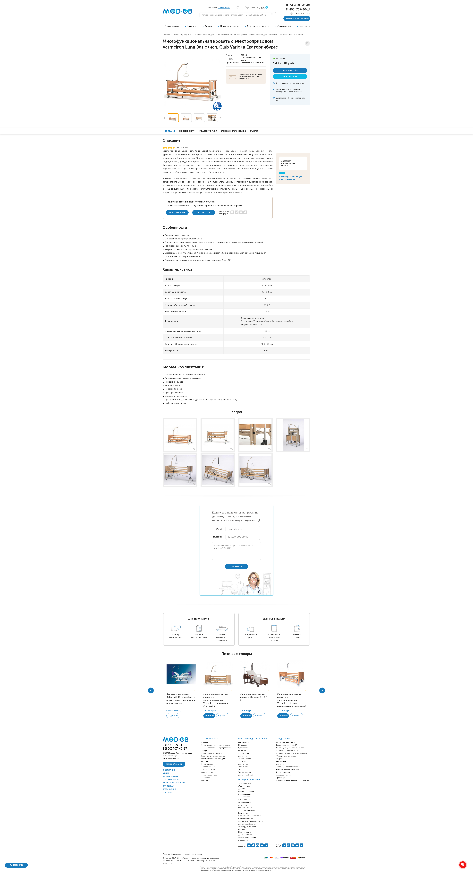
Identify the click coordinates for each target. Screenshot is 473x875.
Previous (164, 118)
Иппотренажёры (283, 772)
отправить (236, 566)
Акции (208, 26)
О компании (171, 26)
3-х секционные (244, 797)
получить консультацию (297, 18)
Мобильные (243, 767)
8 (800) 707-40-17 (298, 9)
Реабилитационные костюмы (288, 769)
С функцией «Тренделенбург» (250, 821)
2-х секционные (244, 794)
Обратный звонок (174, 764)
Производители (229, 26)
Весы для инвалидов (209, 775)
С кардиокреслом (245, 818)
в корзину (287, 70)
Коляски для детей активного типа (290, 748)
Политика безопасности (173, 854)
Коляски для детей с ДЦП (286, 745)
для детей (205, 212)
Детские (241, 789)
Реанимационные (245, 808)
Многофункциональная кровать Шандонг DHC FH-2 (254, 697)
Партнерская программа (174, 783)
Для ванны (242, 756)
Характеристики (208, 131)
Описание (169, 131)
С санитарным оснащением (249, 816)
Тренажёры (205, 778)
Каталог (191, 26)
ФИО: (219, 529)
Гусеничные (243, 748)
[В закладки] (307, 43)
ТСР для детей (283, 739)
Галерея (254, 131)
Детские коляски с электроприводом (291, 753)
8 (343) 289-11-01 (298, 5)
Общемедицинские (246, 791)
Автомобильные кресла (285, 742)
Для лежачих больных (247, 824)
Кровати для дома (182, 34)
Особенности (187, 131)
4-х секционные (245, 800)
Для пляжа (205, 761)
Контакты (304, 26)
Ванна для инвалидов (209, 772)
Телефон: (217, 537)
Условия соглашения (193, 854)
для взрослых (178, 212)
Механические (244, 786)
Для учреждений (245, 835)
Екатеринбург (224, 8)
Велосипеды (281, 761)
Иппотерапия (206, 780)
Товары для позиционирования (288, 767)
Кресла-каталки (207, 764)
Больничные (243, 813)
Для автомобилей (245, 775)
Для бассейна (244, 753)
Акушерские (243, 805)
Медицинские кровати (249, 780)
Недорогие (242, 829)
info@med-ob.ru (174, 758)
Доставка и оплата (258, 26)
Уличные (241, 769)
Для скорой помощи (246, 810)
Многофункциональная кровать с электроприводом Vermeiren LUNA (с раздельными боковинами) (291, 700)
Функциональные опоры (286, 756)
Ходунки (279, 759)
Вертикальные (244, 742)
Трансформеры (244, 772)
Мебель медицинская (247, 837)
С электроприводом (204, 34)
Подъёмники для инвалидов (252, 739)
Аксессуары (243, 840)
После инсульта (244, 832)
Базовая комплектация (233, 131)
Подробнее (173, 716)
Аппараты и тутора (284, 775)
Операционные (244, 802)
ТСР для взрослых (210, 739)
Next (220, 118)
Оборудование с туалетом (211, 753)
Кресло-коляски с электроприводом (216, 748)
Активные (204, 742)
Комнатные (242, 750)
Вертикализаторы (208, 767)
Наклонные (242, 745)
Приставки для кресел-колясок (213, 756)
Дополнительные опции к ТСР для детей (292, 780)
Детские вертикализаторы (287, 750)
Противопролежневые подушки (214, 759)
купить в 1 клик (290, 76)
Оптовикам (284, 26)
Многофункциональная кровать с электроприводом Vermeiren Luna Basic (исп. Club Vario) (260, 34)
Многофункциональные (247, 827)
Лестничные (243, 764)
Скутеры (204, 750)
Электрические (244, 759)
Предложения (169, 789)
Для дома (242, 761)
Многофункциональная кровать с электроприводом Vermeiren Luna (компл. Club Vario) (215, 700)
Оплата (279, 89)
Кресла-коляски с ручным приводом (215, 745)
